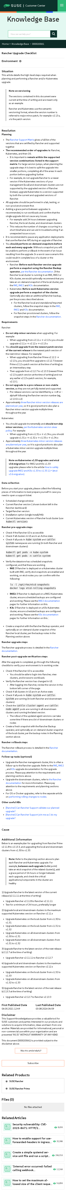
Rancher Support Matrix (22, 139)
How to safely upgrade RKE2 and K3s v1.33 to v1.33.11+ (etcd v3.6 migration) (33, 470)
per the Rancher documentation (37, 271)
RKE (16, 285)
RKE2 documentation (49, 601)
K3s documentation (48, 614)
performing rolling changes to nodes (28, 796)
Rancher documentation (48, 316)
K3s (31, 285)
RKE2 (21, 285)
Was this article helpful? (30, 1051)
